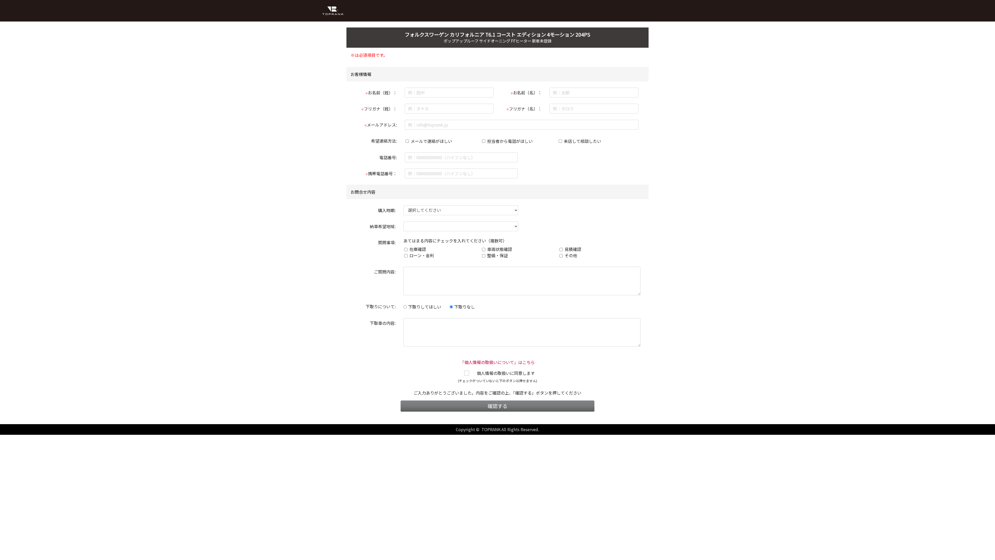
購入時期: (387, 210)
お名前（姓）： (381, 92)
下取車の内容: (383, 323)
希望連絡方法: (384, 141)
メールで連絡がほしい (431, 141)
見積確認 (573, 249)
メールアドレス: (380, 125)
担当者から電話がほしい (510, 141)
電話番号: (388, 157)
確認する (497, 406)
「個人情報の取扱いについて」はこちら (497, 362)
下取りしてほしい (424, 307)
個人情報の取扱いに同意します (506, 373)
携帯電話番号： (381, 173)
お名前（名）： (526, 92)
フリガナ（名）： (524, 109)
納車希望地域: (383, 226)
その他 (571, 255)
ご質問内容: (385, 272)
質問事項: (387, 242)
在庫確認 (417, 249)
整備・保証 (497, 255)
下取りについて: (381, 306)
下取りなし (464, 307)
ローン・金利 (421, 255)
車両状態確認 (499, 249)
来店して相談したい (582, 141)
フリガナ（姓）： (379, 109)
